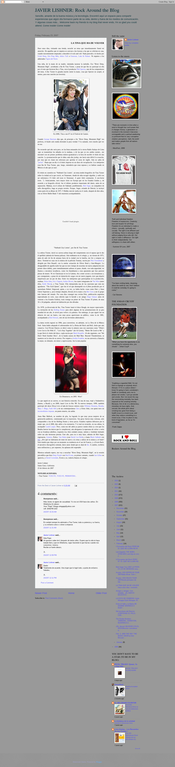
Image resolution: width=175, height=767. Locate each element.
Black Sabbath (95, 437)
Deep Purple (57, 455)
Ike (88, 445)
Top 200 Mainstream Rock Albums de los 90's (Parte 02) (132, 736)
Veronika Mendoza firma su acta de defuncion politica (132, 708)
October (119, 515)
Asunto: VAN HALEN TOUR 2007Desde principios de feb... (126, 580)
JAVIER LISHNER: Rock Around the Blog (77, 10)
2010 (117, 495)
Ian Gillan (98, 455)
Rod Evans (69, 455)
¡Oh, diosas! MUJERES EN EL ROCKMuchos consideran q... (127, 628)
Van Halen (62, 437)
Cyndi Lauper (51, 427)
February (119, 543)
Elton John (48, 281)
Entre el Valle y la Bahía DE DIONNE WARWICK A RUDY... (126, 606)
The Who (95, 281)
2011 (117, 491)
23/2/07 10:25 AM (49, 512)
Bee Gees (90, 292)
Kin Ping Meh (53, 56)
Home (71, 593)
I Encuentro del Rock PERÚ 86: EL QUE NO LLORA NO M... (128, 547)
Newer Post (41, 593)
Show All (137, 748)
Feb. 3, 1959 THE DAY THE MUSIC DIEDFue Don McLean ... (126, 636)
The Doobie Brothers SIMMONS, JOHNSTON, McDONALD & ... (126, 621)
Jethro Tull (64, 56)
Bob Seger (87, 186)
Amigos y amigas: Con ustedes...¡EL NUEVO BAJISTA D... (125, 593)
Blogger (99, 762)
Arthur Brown (68, 281)
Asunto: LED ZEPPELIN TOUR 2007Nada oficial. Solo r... (127, 573)
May (118, 533)
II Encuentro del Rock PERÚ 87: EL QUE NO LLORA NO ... (127, 561)
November (120, 512)
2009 (117, 498)
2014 (117, 488)
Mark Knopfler (78, 333)
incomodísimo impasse (46, 411)
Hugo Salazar (92, 297)
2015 (117, 484)
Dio (39, 440)
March (119, 540)
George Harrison (50, 139)
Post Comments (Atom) (54, 598)
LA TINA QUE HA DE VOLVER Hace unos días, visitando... (127, 586)
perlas (40, 162)
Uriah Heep (42, 56)
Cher (77, 409)
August (119, 522)
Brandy (101, 406)
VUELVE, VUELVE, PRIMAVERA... (63, 476)
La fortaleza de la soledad (125, 721)
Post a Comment (47, 583)
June (118, 529)
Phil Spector (81, 69)
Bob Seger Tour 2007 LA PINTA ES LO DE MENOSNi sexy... (127, 568)
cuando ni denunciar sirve (124, 723)
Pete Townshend (97, 261)
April (118, 536)
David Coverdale (52, 458)
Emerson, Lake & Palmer (80, 56)
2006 (117, 647)
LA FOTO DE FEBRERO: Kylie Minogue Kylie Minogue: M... (127, 599)
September (120, 519)
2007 (117, 505)
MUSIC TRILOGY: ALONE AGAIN (132, 669)
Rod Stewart (53, 318)
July (118, 526)
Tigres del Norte (52, 59)
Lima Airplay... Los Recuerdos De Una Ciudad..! (126, 730)
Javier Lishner (49, 535)
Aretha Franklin (78, 338)
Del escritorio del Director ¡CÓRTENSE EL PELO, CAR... (126, 613)
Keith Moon (46, 284)
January (119, 642)
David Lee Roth (77, 437)
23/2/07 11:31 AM (49, 528)
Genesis (49, 437)
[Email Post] (75, 486)
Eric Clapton (57, 281)
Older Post (101, 593)
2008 (117, 502)
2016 (117, 481)
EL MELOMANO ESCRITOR (125, 703)
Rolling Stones (59, 310)
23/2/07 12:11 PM (49, 578)
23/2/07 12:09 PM (50, 555)
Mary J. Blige (43, 409)
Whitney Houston (90, 406)
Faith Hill (52, 409)
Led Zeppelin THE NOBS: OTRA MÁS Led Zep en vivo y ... (127, 554)
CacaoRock (119, 685)
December (120, 508)
